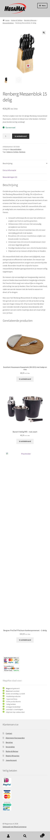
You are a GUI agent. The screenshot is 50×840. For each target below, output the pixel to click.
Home (7, 20)
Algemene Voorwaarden (15, 738)
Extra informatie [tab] (9, 170)
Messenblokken (8, 23)
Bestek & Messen (30, 20)
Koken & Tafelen (16, 20)
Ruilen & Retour (12, 751)
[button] (44, 32)
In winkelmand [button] (25, 379)
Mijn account (8, 836)
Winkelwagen (38, 834)
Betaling (9, 742)
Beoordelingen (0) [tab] (10, 177)
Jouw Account (11, 760)
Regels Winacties (12, 756)
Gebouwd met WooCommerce (14, 827)
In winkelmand (21, 136)
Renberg (22, 152)
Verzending (10, 747)
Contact (9, 733)
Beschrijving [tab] (7, 163)
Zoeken (25, 836)
